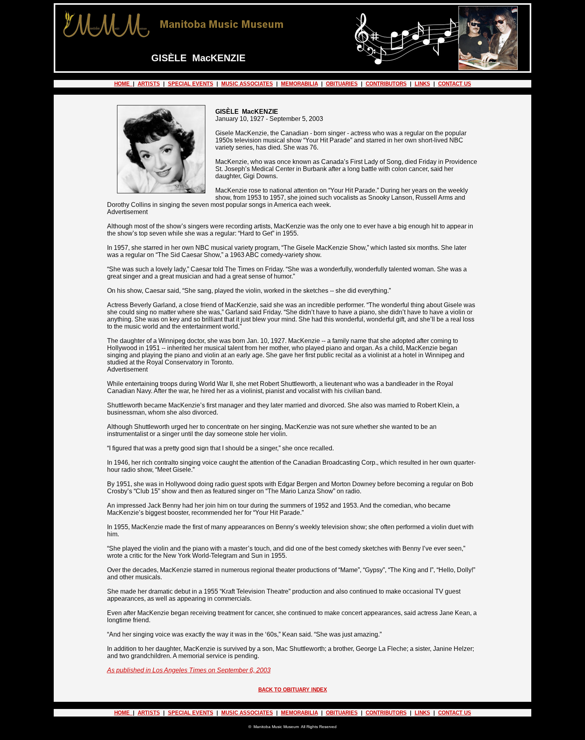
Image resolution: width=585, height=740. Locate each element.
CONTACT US (454, 84)
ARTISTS (149, 84)
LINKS (422, 84)
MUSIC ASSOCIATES (247, 84)
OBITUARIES (342, 84)
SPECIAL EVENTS (190, 84)
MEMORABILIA (299, 84)
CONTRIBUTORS (386, 84)
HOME (123, 84)
